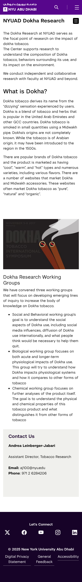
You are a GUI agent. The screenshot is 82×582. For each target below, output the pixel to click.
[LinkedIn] (74, 533)
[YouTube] (41, 533)
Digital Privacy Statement (17, 559)
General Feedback (44, 559)
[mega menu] (75, 7)
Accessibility (68, 556)
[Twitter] (7, 533)
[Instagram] (58, 533)
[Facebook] (24, 533)
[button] (56, 7)
